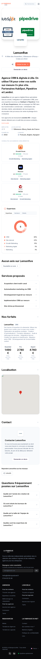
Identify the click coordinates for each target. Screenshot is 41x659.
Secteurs (17, 213)
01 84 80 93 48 (7, 578)
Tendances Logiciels (8, 630)
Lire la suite (5, 123)
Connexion (5, 610)
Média (4, 623)
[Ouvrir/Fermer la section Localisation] (37, 369)
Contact (24, 623)
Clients (24, 213)
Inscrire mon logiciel (28, 601)
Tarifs (4, 613)
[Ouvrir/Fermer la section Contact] (37, 422)
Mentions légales (27, 630)
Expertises (9, 213)
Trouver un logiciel (28, 592)
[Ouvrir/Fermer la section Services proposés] (37, 275)
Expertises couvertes (8, 595)
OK (36, 570)
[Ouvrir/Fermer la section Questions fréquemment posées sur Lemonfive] (38, 484)
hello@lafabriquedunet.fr (10, 575)
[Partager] (12, 64)
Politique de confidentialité (30, 633)
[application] (20, 227)
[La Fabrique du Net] (6, 4)
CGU (23, 636)
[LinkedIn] (14, 653)
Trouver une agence (8, 592)
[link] (22, 64)
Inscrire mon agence (8, 607)
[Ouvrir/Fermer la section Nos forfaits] (37, 316)
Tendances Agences (8, 626)
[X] (9, 653)
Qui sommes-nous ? (28, 626)
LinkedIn (8, 473)
